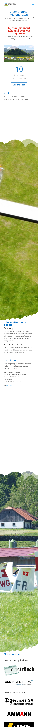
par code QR (10, 385)
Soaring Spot (19, 84)
